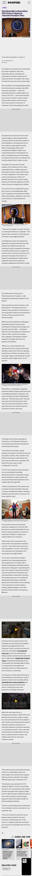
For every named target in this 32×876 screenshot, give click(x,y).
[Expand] (23, 860)
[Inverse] (14, 2)
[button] (16, 630)
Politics (5, 869)
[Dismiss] (29, 860)
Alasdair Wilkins (9, 60)
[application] (16, 630)
